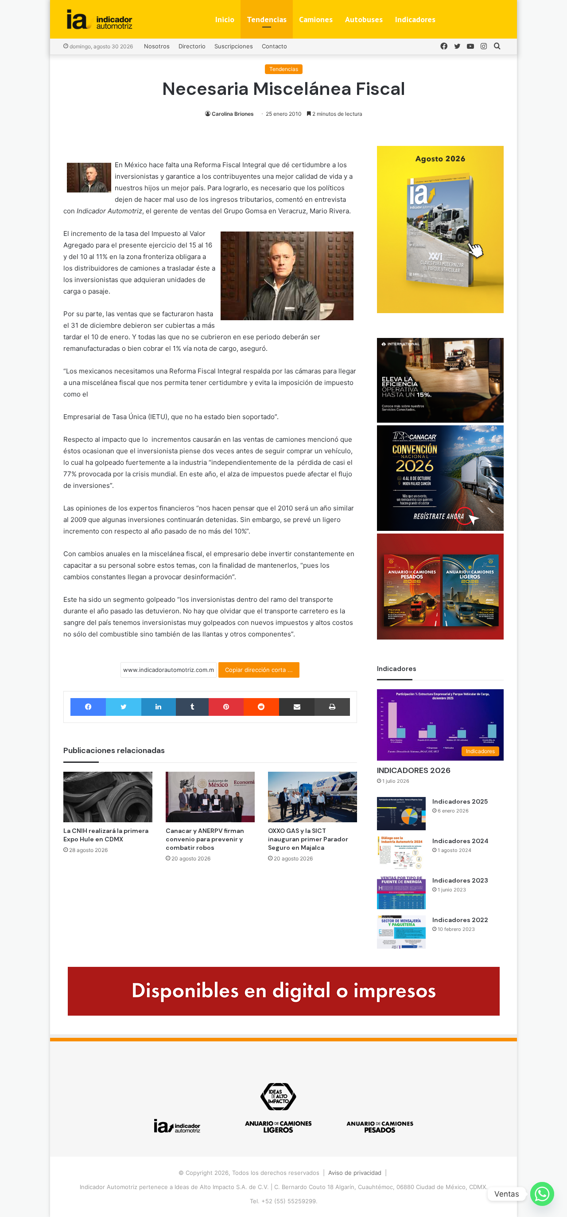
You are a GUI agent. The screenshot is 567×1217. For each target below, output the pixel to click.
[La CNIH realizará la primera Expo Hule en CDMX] (107, 797)
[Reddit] (261, 707)
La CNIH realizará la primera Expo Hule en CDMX (105, 835)
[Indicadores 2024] (401, 853)
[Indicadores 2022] (401, 932)
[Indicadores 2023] (401, 892)
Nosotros (157, 46)
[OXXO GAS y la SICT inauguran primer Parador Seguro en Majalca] (312, 797)
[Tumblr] (192, 707)
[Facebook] (88, 707)
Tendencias (267, 19)
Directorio (192, 46)
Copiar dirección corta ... (259, 669)
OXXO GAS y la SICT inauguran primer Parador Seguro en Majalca (308, 839)
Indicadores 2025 (460, 801)
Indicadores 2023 (460, 880)
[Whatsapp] (542, 1194)
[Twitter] (123, 707)
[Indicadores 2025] (401, 813)
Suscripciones (233, 46)
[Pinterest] (226, 707)
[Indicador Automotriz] (99, 19)
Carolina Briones (233, 113)
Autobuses (364, 19)
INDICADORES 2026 (413, 770)
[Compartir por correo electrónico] (297, 707)
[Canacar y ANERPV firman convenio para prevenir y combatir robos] (210, 797)
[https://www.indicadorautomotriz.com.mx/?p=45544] (440, 310)
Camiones (316, 19)
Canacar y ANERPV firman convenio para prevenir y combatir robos (205, 839)
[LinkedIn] (158, 707)
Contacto (274, 46)
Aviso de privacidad (354, 1172)
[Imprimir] (332, 707)
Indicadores (415, 19)
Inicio (224, 19)
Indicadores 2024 (460, 841)
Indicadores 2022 (460, 920)
